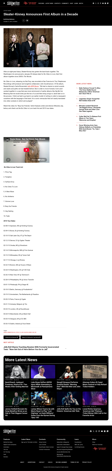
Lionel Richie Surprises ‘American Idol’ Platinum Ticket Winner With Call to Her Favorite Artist (95, 412)
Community (65, 3)
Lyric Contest (42, 444)
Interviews (6, 447)
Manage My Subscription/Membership (64, 455)
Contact (42, 462)
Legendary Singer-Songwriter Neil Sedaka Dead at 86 (89, 100)
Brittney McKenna (9, 19)
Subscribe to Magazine (63, 442)
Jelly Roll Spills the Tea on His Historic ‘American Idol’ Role (69, 410)
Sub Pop (34, 332)
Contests (57, 3)
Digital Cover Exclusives (10, 444)
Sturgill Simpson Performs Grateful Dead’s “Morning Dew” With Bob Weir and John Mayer (68, 385)
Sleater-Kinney (28, 332)
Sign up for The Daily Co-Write (29, 442)
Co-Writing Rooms (79, 447)
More (94, 439)
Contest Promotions (44, 449)
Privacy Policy (87, 462)
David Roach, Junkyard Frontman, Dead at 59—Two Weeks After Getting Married (16, 384)
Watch (81, 3)
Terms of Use (74, 462)
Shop (71, 3)
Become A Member (61, 462)
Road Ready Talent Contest (46, 447)
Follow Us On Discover (11, 337)
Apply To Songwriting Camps (64, 447)
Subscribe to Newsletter (63, 444)
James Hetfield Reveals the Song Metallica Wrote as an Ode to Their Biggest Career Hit (16, 412)
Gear (5, 454)
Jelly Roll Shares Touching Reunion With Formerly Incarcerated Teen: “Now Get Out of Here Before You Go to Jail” (31, 348)
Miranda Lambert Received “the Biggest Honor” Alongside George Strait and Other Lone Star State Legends (90, 108)
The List (6, 449)
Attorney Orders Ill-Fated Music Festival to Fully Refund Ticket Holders (95, 384)
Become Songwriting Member (65, 449)
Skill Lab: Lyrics (79, 444)
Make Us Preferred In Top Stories (30, 337)
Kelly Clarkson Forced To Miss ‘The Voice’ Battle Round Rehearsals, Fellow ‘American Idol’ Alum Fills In (89, 91)
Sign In (50, 462)
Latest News (49, 3)
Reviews (6, 456)
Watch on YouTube (97, 444)
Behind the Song (8, 442)
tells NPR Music (33, 86)
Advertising (32, 462)
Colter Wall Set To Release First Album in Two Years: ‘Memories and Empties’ (90, 118)
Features (41, 3)
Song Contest (42, 442)
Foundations (78, 442)
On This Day (7, 452)
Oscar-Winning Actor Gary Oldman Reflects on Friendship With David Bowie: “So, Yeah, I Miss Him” (90, 128)
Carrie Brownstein (8, 332)
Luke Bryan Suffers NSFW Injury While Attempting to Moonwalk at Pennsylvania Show (41, 385)
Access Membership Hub (63, 452)
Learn (76, 3)
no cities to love (18, 332)
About (22, 462)
